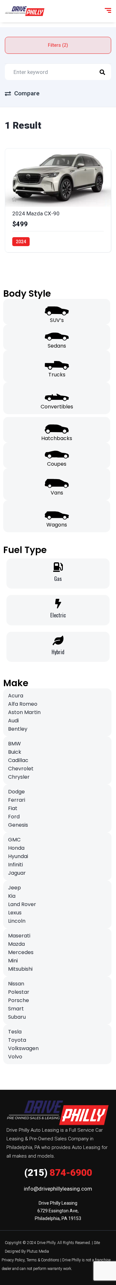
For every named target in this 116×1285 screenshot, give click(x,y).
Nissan (16, 983)
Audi (13, 720)
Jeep (14, 887)
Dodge (16, 791)
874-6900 (58, 1172)
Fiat (12, 808)
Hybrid (58, 652)
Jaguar (17, 873)
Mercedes (21, 952)
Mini (13, 960)
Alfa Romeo (22, 704)
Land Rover (22, 904)
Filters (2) (58, 45)
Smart (16, 1008)
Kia (11, 896)
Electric (58, 615)
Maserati (19, 935)
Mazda (16, 944)
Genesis (18, 825)
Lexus (15, 912)
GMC (14, 839)
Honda (16, 848)
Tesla (15, 1031)
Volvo (15, 1056)
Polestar (18, 992)
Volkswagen (23, 1048)
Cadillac (18, 760)
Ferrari (16, 800)
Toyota (17, 1040)
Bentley (17, 729)
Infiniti (15, 864)
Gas (58, 578)
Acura (15, 695)
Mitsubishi (20, 969)
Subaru (17, 1017)
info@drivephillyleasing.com (58, 1188)
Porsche (18, 1000)
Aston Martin (24, 712)
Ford (14, 816)
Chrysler (19, 777)
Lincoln (16, 921)
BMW (14, 743)
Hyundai (18, 856)
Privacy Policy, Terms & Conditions (30, 1260)
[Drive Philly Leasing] (25, 11)
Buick (14, 752)
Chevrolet (21, 768)
